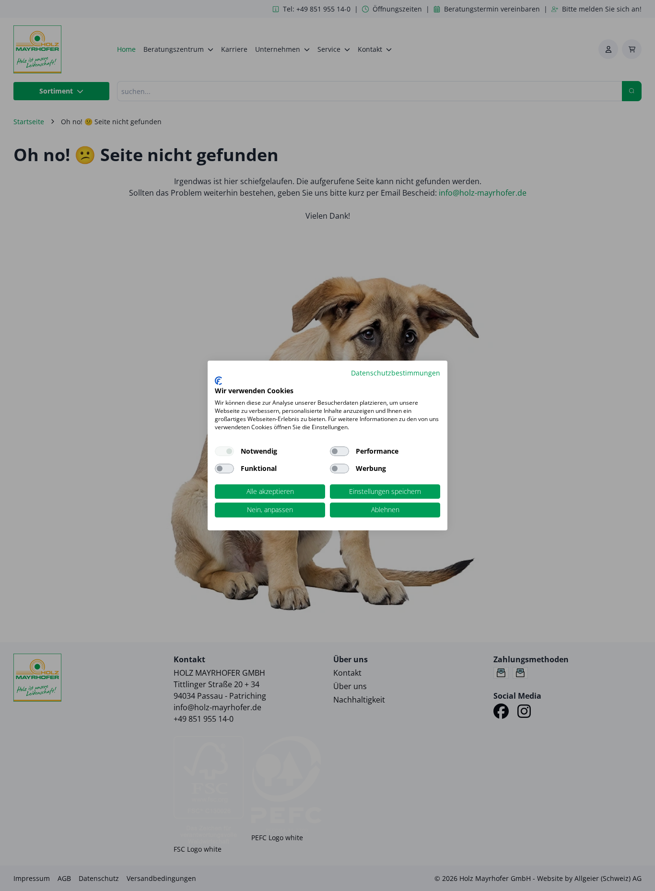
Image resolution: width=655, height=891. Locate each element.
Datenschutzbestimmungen (395, 372)
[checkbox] (339, 451)
